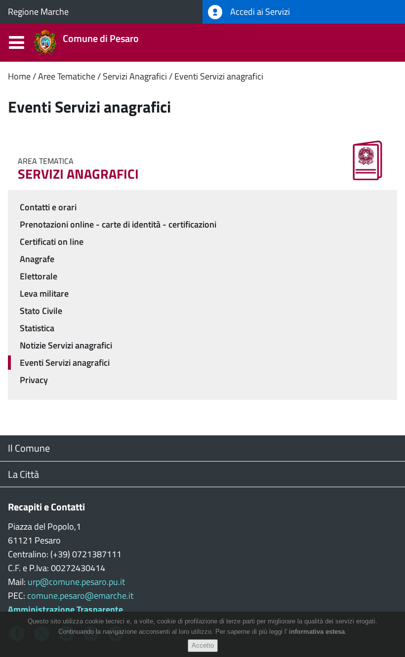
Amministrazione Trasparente (65, 609)
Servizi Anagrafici (135, 76)
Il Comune (29, 448)
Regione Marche (38, 11)
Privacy (34, 379)
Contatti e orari (48, 207)
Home (19, 76)
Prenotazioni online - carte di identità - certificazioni (118, 224)
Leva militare (44, 293)
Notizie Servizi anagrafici (66, 345)
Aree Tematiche (66, 76)
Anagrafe (37, 259)
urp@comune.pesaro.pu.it (76, 581)
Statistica (37, 328)
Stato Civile (41, 310)
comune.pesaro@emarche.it (80, 595)
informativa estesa (317, 631)
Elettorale (38, 276)
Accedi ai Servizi (259, 11)
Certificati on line (51, 241)
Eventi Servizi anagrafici (218, 76)
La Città (23, 474)
